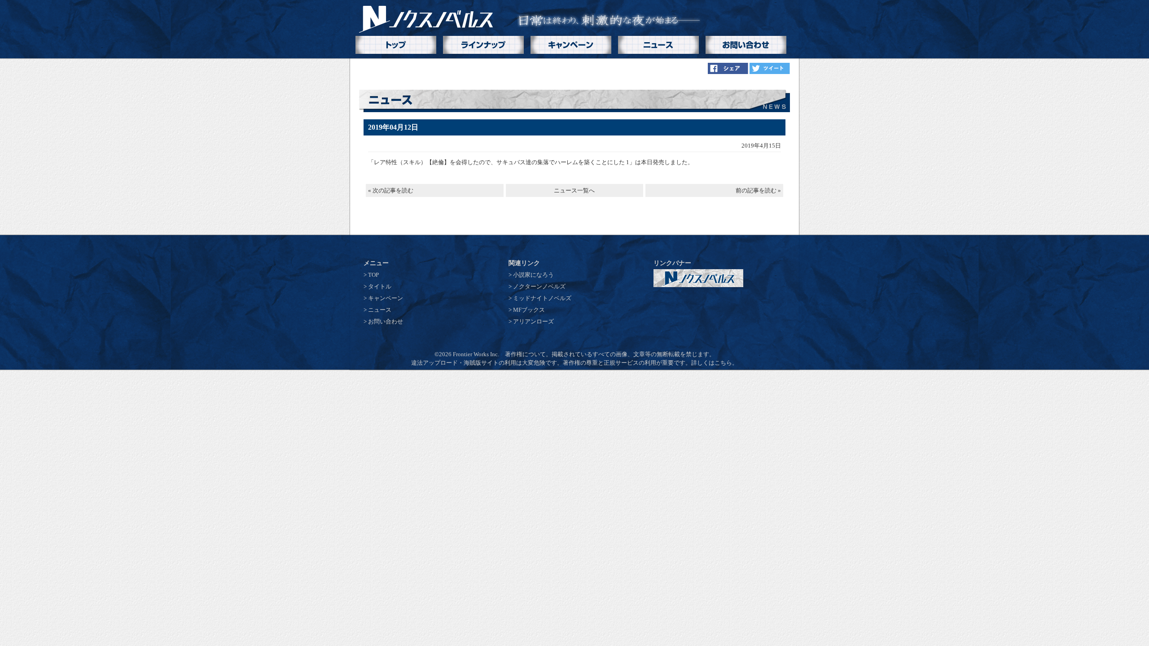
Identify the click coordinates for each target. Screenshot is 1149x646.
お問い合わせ (385, 321)
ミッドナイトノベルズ (542, 298)
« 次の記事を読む (390, 190)
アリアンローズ (533, 321)
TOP (373, 274)
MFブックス (529, 309)
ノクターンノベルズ (539, 286)
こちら (723, 362)
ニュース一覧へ (574, 190)
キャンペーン (385, 298)
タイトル (379, 286)
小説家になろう (533, 274)
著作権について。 (528, 354)
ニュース (379, 309)
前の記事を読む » (758, 190)
